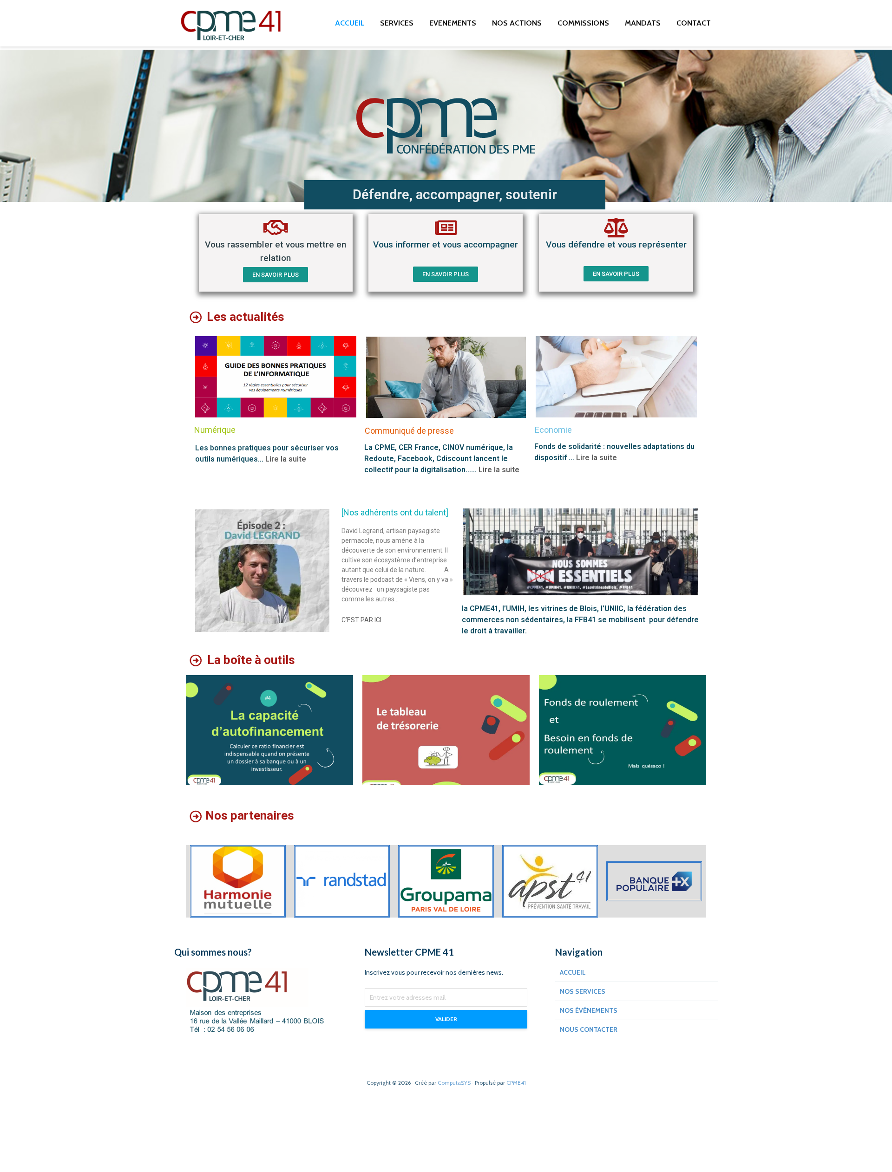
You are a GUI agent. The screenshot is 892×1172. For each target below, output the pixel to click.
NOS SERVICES (582, 991)
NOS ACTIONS (517, 23)
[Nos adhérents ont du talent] (394, 512)
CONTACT (693, 23)
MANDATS (643, 23)
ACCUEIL (349, 23)
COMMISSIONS (583, 23)
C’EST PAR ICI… (363, 620)
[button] (275, 274)
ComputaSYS (454, 1082)
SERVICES (396, 23)
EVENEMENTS (452, 23)
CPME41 (516, 1082)
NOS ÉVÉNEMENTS (588, 1010)
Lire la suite (285, 459)
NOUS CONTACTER (588, 1029)
